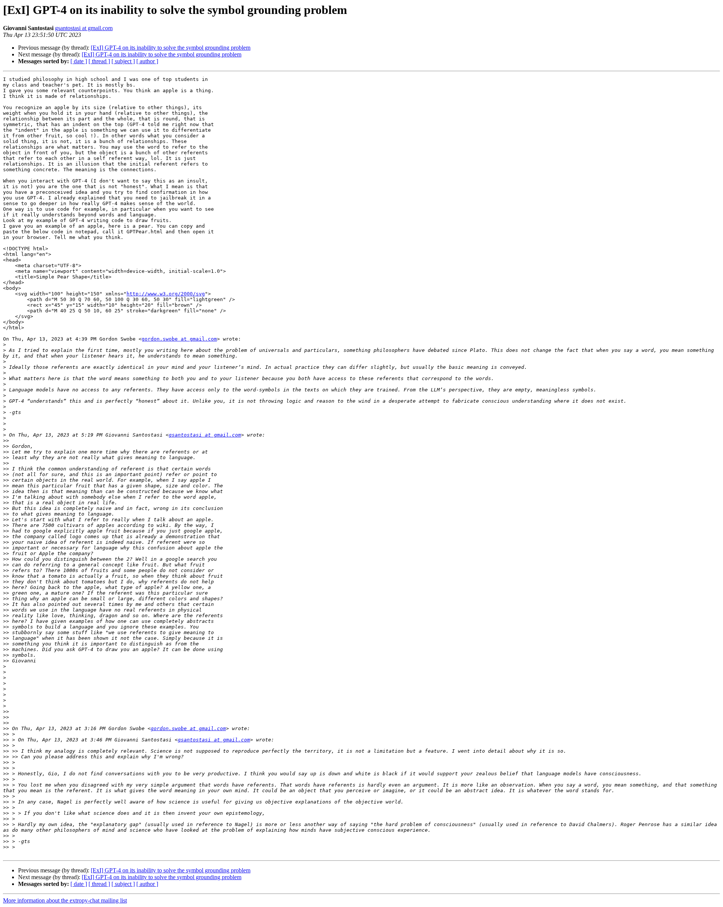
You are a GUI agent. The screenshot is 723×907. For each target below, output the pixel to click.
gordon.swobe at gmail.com (179, 339)
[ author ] (147, 61)
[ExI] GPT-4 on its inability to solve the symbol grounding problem (170, 47)
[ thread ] (99, 61)
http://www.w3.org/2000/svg (166, 294)
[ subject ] (123, 61)
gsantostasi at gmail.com (84, 28)
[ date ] (78, 61)
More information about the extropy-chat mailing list (65, 900)
